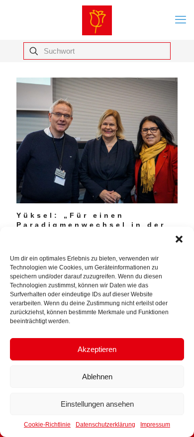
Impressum (155, 424)
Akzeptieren (97, 349)
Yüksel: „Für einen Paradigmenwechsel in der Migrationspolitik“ (91, 224)
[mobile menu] (180, 19)
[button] (179, 239)
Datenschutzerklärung (105, 424)
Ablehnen (97, 376)
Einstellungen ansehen (97, 404)
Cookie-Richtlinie (47, 424)
